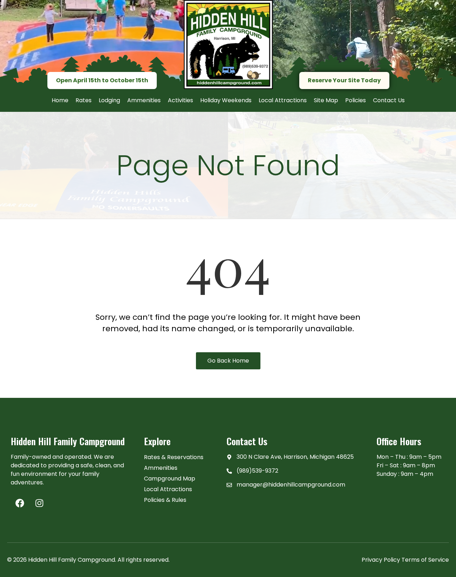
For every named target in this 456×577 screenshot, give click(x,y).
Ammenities (144, 100)
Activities (180, 100)
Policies (355, 100)
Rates (84, 100)
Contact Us (389, 100)
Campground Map (169, 478)
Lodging (109, 100)
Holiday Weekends (226, 100)
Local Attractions (283, 100)
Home (60, 100)
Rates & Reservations (173, 457)
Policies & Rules (165, 500)
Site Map (326, 100)
